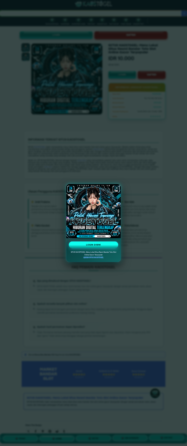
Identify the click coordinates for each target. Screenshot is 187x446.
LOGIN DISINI (93, 245)
